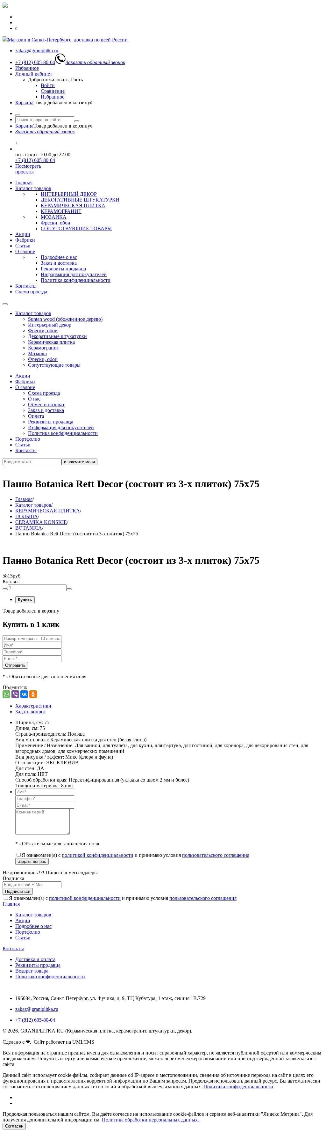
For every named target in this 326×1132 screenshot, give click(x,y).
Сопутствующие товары (54, 365)
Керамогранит (43, 347)
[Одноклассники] (33, 694)
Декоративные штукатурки (57, 336)
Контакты (26, 286)
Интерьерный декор (49, 324)
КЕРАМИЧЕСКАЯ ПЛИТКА (73, 205)
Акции (22, 234)
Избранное (27, 68)
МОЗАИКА (54, 217)
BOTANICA (28, 528)
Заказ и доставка (59, 263)
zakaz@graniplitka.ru (36, 1009)
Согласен (14, 1126)
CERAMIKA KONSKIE (41, 522)
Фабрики (25, 240)
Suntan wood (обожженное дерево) (65, 319)
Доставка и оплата (35, 959)
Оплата (36, 416)
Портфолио (27, 439)
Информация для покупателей (74, 274)
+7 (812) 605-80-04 (35, 160)
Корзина (24, 102)
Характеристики (33, 706)
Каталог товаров (33, 188)
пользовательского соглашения (215, 855)
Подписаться (17, 891)
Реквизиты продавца (63, 268)
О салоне (25, 251)
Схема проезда (31, 291)
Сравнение (53, 91)
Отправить (15, 665)
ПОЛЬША (26, 516)
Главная (23, 182)
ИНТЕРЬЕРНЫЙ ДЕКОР (69, 194)
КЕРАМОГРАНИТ (61, 211)
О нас (34, 398)
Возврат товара (31, 971)
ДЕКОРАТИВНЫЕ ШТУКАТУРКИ (80, 199)
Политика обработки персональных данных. (150, 1119)
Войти (48, 85)
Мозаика (37, 353)
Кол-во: (11, 581)
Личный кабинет (33, 74)
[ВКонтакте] (24, 694)
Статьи (23, 245)
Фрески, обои (55, 222)
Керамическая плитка (51, 342)
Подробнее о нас (59, 257)
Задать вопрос (30, 711)
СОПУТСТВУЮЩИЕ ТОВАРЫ (76, 228)
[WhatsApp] (6, 694)
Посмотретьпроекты (28, 168)
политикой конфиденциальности (97, 855)
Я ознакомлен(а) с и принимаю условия (135, 855)
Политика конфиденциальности (75, 280)
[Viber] (15, 694)
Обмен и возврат (46, 404)
